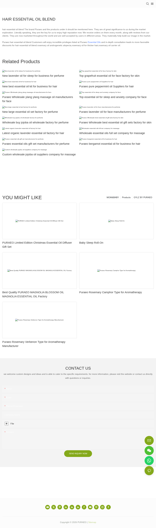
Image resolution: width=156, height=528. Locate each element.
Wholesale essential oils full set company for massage (112, 133)
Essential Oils (94, 42)
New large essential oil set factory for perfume (30, 111)
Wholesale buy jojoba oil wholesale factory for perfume (35, 122)
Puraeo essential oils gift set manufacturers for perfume (35, 143)
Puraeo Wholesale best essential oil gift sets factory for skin (115, 122)
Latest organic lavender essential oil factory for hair (33, 133)
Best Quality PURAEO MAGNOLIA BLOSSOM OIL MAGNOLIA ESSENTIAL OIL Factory (33, 294)
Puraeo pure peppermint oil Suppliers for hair (106, 86)
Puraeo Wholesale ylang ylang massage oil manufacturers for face (37, 99)
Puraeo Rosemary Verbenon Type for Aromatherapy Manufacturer (33, 344)
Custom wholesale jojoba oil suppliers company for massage (39, 154)
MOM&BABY (113, 197)
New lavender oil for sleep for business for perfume (33, 75)
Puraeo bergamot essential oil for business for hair (109, 143)
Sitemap (92, 522)
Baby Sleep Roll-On (91, 242)
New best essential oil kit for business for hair (29, 86)
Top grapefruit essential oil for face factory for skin (109, 75)
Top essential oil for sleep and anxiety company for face (113, 97)
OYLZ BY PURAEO (143, 197)
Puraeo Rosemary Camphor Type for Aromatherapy (110, 292)
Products (126, 197)
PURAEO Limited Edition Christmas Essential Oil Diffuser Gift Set (37, 244)
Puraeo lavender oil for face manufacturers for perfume (112, 111)
